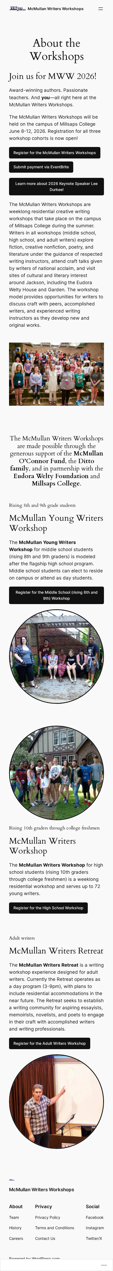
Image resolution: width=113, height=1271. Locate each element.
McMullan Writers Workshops (56, 8)
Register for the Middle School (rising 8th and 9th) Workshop (57, 595)
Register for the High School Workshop (48, 907)
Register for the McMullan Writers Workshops (54, 152)
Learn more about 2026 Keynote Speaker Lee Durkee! (56, 186)
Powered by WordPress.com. (35, 1258)
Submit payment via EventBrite (41, 166)
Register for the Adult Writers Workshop (49, 1043)
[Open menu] (100, 8)
